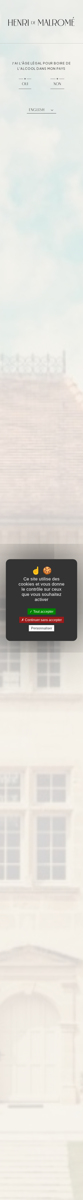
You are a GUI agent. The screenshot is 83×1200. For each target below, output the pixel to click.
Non (57, 83)
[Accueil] (41, 21)
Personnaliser (41, 628)
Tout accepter (42, 611)
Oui (25, 83)
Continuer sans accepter (43, 620)
